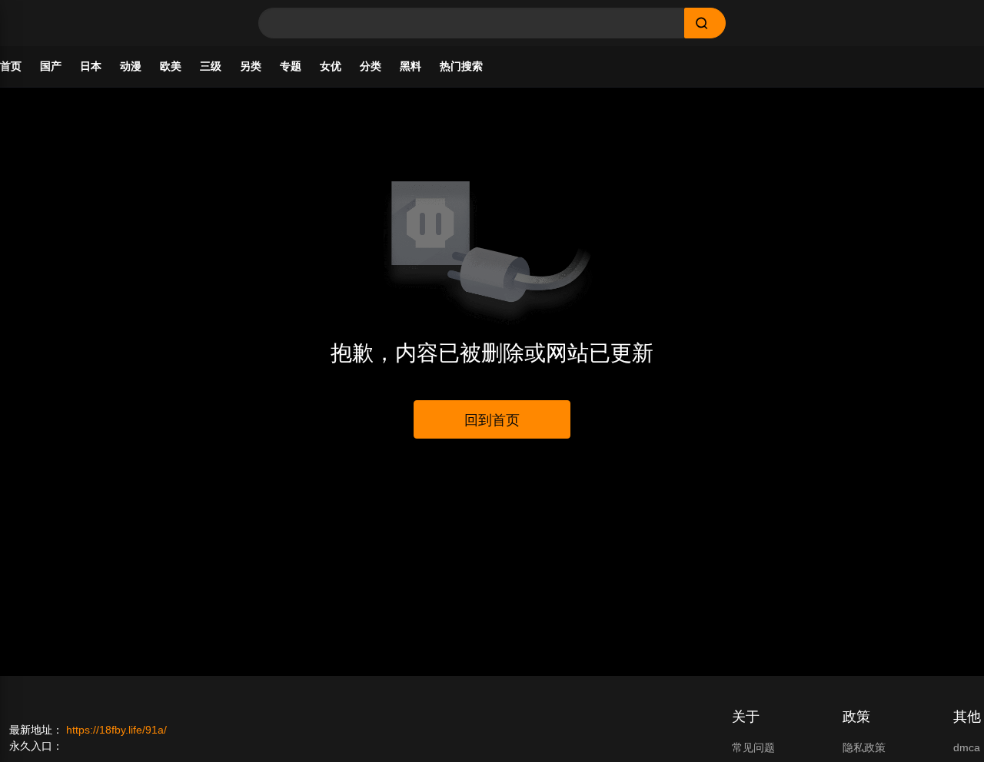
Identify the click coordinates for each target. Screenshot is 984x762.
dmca (966, 747)
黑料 (410, 66)
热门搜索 (461, 66)
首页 (11, 66)
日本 (90, 66)
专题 (290, 66)
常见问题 (753, 747)
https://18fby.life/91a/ (116, 730)
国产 (51, 66)
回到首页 (492, 420)
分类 (370, 66)
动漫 (130, 66)
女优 (330, 66)
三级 (210, 66)
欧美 (170, 66)
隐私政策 (864, 747)
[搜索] (705, 23)
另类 (250, 66)
